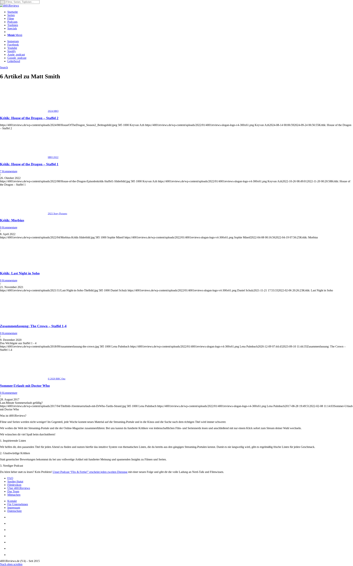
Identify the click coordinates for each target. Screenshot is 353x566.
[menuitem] (180, 12)
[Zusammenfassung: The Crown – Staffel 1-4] (24, 319)
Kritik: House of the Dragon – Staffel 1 (29, 164)
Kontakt (12, 501)
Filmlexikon (14, 484)
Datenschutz (14, 510)
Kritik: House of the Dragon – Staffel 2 (29, 118)
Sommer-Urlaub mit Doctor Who (25, 386)
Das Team (13, 491)
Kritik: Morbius (12, 220)
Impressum (13, 507)
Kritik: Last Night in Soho (20, 273)
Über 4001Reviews (18, 488)
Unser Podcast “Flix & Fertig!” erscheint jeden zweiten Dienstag (90, 471)
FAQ (10, 478)
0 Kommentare (8, 227)
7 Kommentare (8, 171)
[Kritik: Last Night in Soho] (24, 266)
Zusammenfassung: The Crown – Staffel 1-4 (33, 326)
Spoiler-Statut (15, 481)
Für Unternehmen (17, 504)
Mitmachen (13, 494)
